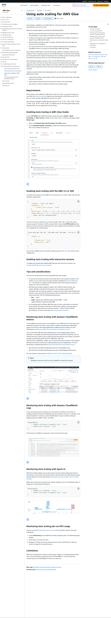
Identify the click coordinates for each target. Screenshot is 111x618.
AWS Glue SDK (66, 251)
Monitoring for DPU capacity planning (61, 353)
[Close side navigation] (22, 10)
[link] (48, 10)
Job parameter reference (61, 310)
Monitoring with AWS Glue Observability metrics (60, 344)
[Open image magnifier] (27, 184)
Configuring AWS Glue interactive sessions (39, 265)
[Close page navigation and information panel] (108, 24)
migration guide (40, 96)
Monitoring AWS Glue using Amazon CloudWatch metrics (53, 329)
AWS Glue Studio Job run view (45, 530)
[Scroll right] (61, 5)
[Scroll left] (19, 5)
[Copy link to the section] (25, 90)
